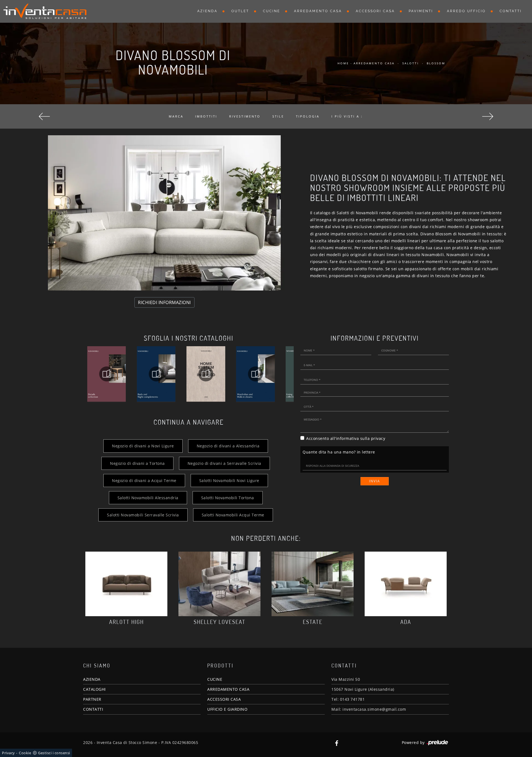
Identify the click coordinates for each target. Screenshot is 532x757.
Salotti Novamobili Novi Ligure (229, 480)
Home (343, 63)
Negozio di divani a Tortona (137, 463)
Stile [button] (278, 116)
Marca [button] (176, 116)
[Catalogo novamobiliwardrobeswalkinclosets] (205, 374)
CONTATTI (93, 709)
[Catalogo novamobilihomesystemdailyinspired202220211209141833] (156, 374)
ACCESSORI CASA (224, 699)
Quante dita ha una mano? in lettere (339, 452)
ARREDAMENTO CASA (228, 689)
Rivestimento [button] (244, 116)
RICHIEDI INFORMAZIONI (164, 302)
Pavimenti (421, 11)
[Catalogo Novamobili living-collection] (255, 374)
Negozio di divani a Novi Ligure (143, 445)
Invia (374, 481)
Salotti (410, 63)
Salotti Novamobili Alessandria (147, 497)
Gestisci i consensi (54, 752)
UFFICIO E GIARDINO (227, 709)
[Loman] (488, 116)
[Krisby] (44, 116)
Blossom (436, 63)
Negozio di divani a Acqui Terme (144, 480)
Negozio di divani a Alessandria (228, 445)
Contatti (511, 11)
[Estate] (313, 584)
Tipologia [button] (307, 116)
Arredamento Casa (318, 11)
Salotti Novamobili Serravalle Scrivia (143, 515)
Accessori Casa (375, 11)
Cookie (25, 752)
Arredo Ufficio (466, 11)
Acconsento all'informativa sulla (345, 438)
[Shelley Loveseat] (219, 584)
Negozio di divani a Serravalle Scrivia (224, 463)
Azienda (207, 11)
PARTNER (92, 699)
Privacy (8, 752)
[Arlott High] (126, 584)
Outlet (240, 11)
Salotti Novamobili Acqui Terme (233, 515)
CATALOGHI (94, 689)
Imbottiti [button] (206, 116)
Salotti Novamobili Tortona (227, 497)
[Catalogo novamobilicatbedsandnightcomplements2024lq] (106, 374)
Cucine (271, 11)
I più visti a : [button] (347, 116)
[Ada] (406, 584)
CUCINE (214, 679)
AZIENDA (92, 679)
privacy (378, 438)
